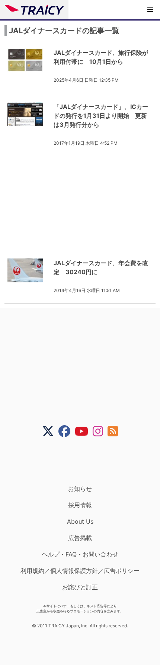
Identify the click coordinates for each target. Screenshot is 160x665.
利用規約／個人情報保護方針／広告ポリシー (80, 570)
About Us (80, 521)
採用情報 (80, 505)
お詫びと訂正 (80, 587)
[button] (150, 9)
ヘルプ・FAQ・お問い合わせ (80, 554)
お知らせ (80, 488)
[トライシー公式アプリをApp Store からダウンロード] (85, 461)
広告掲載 (80, 538)
